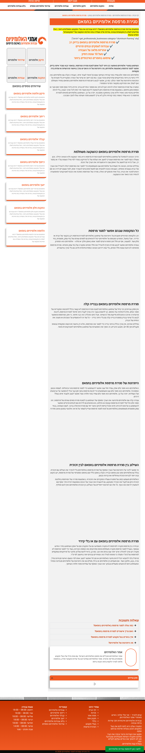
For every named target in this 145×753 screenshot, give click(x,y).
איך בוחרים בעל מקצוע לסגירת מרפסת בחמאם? (112, 637)
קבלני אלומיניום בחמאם (32, 139)
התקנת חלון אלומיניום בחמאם (29, 208)
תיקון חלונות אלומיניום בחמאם (29, 93)
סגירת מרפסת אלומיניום (122, 15)
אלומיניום (36, 78)
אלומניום (36, 60)
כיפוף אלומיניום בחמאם (32, 162)
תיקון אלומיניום (79, 6)
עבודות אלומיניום (62, 6)
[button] (94, 625)
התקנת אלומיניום (97, 6)
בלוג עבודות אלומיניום (16, 6)
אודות (111, 6)
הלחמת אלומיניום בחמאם (32, 231)
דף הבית (136, 15)
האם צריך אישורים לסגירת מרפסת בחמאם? (114, 631)
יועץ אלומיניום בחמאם (33, 185)
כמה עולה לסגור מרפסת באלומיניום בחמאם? (113, 625)
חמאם (16, 86)
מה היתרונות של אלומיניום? (121, 642)
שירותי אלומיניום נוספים (40, 6)
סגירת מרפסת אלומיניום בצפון (99, 15)
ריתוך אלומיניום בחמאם (33, 116)
